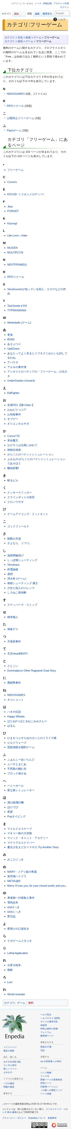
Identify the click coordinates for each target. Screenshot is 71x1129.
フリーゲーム (15, 169)
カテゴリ (10, 37)
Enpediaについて (37, 1118)
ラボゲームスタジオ (19, 940)
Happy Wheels (16, 716)
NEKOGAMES (16, 93)
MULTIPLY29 (15, 252)
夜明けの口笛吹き (18, 928)
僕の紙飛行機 (15, 802)
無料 (31, 1002)
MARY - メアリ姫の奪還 (22, 871)
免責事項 (52, 1118)
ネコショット (15, 699)
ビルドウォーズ (16, 742)
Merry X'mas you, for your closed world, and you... (37, 885)
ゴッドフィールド (18, 526)
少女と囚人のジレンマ (21, 587)
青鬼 (10, 334)
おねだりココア (16, 409)
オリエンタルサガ (18, 423)
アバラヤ (12, 362)
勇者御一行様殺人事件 (21, 897)
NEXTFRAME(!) (17, 264)
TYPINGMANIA (16, 310)
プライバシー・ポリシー (14, 1118)
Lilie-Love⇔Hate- (17, 235)
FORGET (13, 211)
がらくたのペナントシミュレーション (30, 454)
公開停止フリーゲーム (20, 118)
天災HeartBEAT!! (17, 653)
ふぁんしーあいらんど (21, 759)
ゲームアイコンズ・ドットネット (27, 514)
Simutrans (13, 564)
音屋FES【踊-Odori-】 (21, 405)
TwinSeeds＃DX (17, 305)
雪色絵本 (12, 902)
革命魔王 (12, 440)
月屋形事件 (14, 641)
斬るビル (12, 480)
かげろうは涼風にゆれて (22, 445)
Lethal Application (17, 953)
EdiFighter (13, 392)
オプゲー (12, 418)
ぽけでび (12, 807)
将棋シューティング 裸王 (22, 583)
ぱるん (11, 725)
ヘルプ (62, 19)
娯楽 (28, 37)
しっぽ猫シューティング (22, 560)
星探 (10, 811)
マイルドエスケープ (19, 828)
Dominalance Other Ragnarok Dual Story (31, 670)
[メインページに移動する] (14, 1026)
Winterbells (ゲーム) (19, 322)
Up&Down (13, 348)
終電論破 (12, 569)
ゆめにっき (14, 911)
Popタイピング (16, 816)
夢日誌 (11, 916)
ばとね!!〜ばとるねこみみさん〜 (27, 721)
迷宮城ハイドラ (16, 876)
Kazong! (12, 223)
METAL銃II (13, 880)
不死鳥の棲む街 (16, 768)
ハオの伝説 (14, 711)
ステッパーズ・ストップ (22, 604)
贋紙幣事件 (14, 682)
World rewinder (16, 994)
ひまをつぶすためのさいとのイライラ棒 (31, 737)
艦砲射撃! (13, 468)
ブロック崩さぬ (16, 773)
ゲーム (37, 37)
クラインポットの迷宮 (21, 497)
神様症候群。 (15, 449)
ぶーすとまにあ (16, 764)
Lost (9, 982)
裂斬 (10, 969)
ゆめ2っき (13, 907)
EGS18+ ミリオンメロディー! (25, 194)
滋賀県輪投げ (15, 555)
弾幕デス (12, 629)
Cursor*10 (13, 435)
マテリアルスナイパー (21, 842)
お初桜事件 (14, 414)
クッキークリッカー (19, 492)
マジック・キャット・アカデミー (27, 837)
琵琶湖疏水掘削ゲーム (21, 747)
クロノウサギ (15, 501)
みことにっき (15, 859)
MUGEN (12, 247)
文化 (20, 37)
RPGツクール (15, 105)
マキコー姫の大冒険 (19, 833)
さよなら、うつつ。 (19, 543)
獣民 (10, 574)
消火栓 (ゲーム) (16, 578)
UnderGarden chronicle (21, 380)
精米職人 (12, 617)
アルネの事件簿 (16, 367)
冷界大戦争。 (15, 965)
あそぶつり (14, 344)
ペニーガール (15, 785)
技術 (20, 41)
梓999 (10, 339)
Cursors (12, 181)
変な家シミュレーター (21, 790)
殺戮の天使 (14, 538)
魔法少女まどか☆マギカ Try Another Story (33, 847)
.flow (10, 206)
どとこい (12, 665)
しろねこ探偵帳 (16, 592)
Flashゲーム (14, 130)
